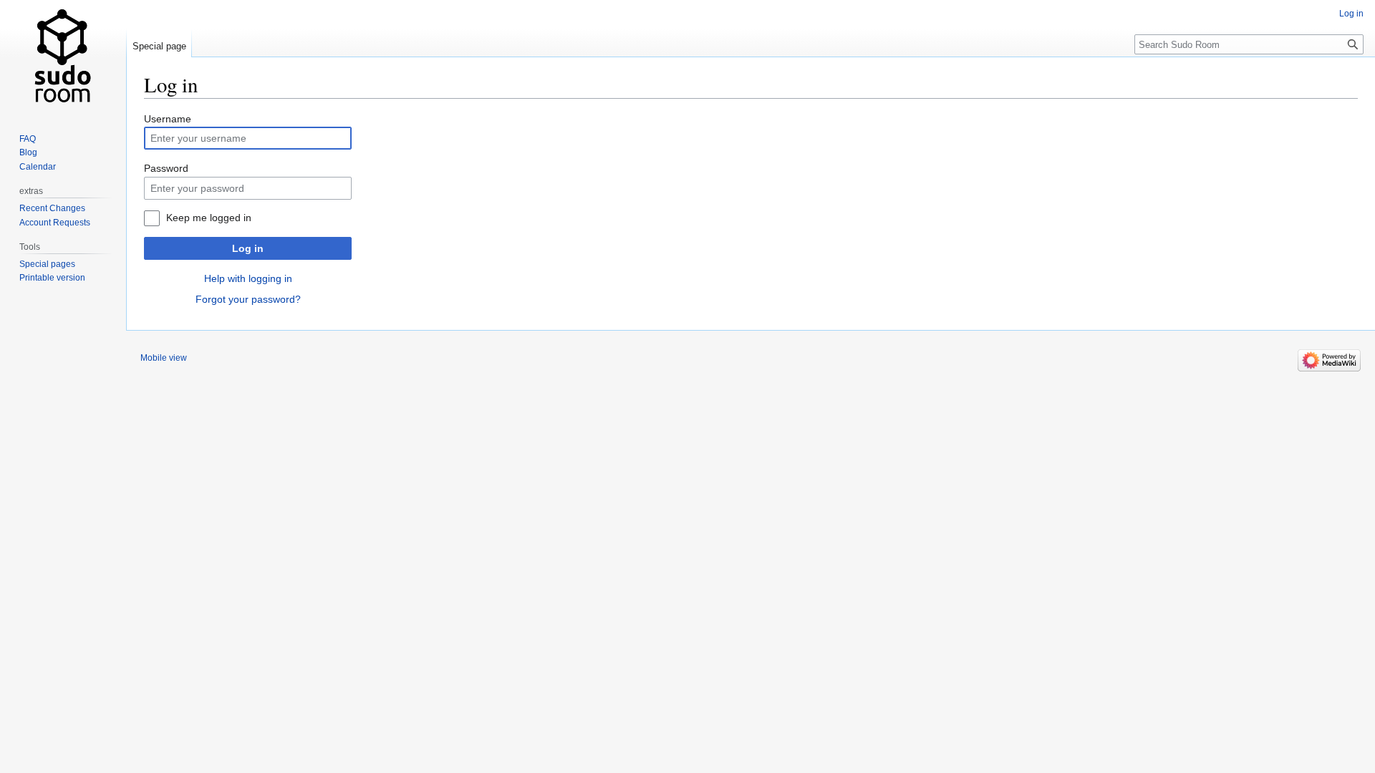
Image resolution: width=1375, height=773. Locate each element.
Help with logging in (248, 278)
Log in (248, 248)
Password (166, 168)
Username (167, 119)
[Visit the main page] (63, 57)
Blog (28, 152)
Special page (159, 46)
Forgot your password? (248, 299)
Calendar (37, 167)
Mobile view (163, 358)
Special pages (47, 264)
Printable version (52, 278)
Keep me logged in (208, 217)
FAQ (27, 139)
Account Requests (54, 223)
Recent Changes (52, 208)
